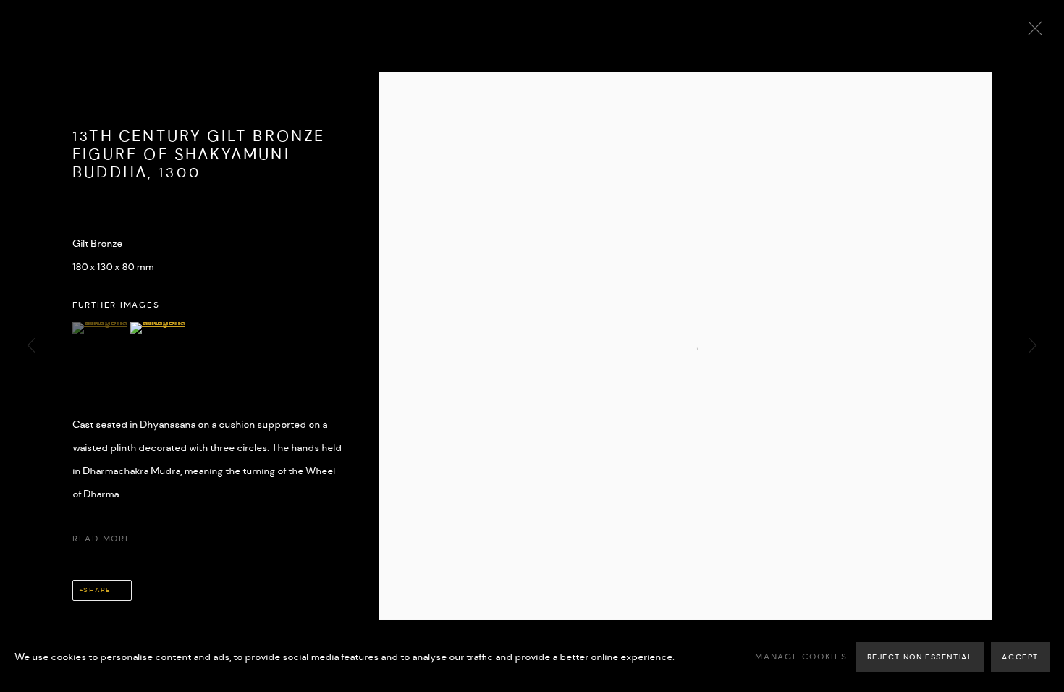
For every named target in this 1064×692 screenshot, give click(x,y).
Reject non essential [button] (920, 657)
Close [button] (1031, 32)
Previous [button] (31, 346)
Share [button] (96, 590)
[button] (99, 328)
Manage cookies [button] (801, 657)
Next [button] (1033, 346)
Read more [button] (102, 539)
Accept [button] (1020, 657)
